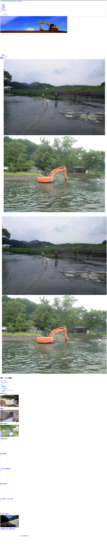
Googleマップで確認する (4, 552)
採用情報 (3, 6)
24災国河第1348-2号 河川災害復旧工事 (7, 528)
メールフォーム (3, 16)
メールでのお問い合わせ (23, 535)
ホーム (3, 3)
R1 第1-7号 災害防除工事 (5, 468)
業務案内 (3, 4)
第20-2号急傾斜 (3, 453)
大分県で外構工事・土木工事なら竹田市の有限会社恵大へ (43, 537)
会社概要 (3, 7)
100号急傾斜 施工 (3, 438)
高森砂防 (2, 408)
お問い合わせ (4, 9)
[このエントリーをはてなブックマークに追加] (2, 385)
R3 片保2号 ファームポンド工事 (6, 498)
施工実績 (3, 5)
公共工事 (1, 57)
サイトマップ (4, 10)
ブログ (3, 8)
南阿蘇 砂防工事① (3, 483)
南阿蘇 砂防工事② (3, 423)
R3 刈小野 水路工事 (4, 513)
